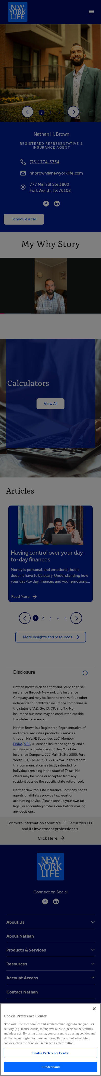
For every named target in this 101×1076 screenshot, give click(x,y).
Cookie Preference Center (50, 1053)
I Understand (50, 1067)
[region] (50, 1040)
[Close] (94, 1009)
